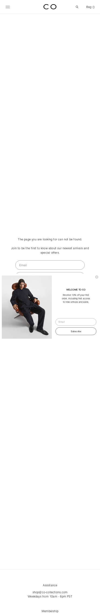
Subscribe (76, 331)
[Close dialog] (97, 277)
